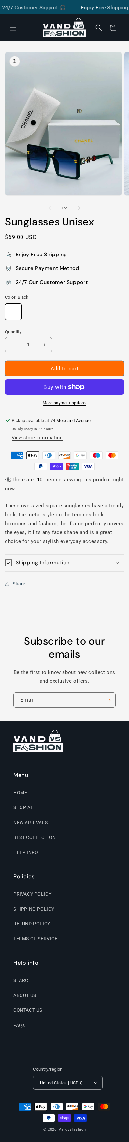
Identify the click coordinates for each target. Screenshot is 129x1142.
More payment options (64, 403)
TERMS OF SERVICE (35, 938)
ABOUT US (24, 995)
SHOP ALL (24, 807)
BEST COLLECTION (34, 837)
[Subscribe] (108, 700)
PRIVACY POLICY (32, 894)
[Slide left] (50, 208)
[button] (13, 27)
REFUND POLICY (31, 923)
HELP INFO (25, 852)
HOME (20, 792)
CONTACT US (27, 1010)
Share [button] (19, 583)
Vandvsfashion (72, 1129)
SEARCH (22, 980)
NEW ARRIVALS (30, 822)
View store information (37, 437)
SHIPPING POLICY (33, 909)
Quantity (13, 331)
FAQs (19, 1025)
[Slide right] (79, 208)
